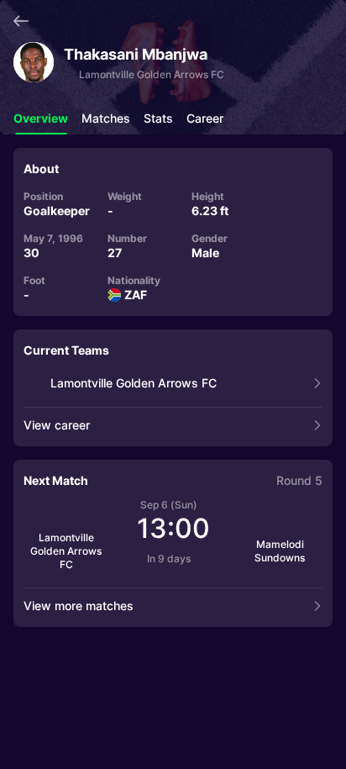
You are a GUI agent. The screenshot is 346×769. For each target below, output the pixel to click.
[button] (41, 122)
